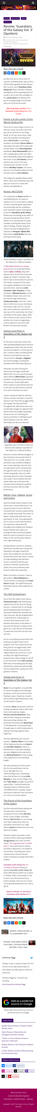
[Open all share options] (5, 73)
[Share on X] (23, 73)
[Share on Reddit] (16, 73)
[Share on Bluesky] (8, 73)
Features (6, 18)
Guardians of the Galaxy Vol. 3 (12, 44)
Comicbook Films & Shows (12, 40)
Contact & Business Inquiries (18, 1096)
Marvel (22, 44)
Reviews (24, 18)
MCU (26, 44)
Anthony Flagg (18, 37)
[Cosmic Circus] (18, 6)
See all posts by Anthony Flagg (13, 984)
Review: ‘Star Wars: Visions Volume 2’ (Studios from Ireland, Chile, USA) (15, 944)
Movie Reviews (15, 18)
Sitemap (30, 1099)
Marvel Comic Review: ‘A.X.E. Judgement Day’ (21, 932)
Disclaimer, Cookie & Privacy (14, 1099)
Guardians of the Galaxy (10, 42)
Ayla (11, 272)
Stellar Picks (7, 22)
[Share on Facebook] (12, 73)
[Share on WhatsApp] (20, 73)
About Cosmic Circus (18, 1092)
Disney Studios (24, 40)
